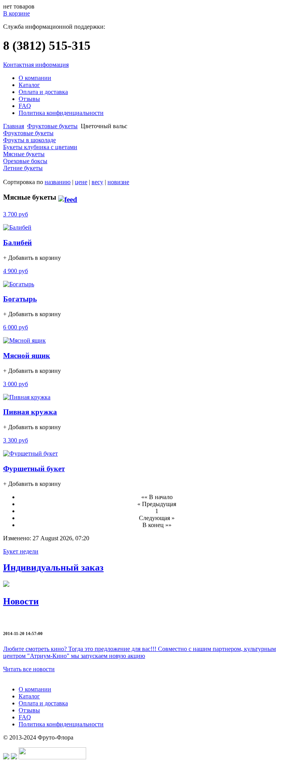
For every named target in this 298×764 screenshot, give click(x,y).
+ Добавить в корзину (32, 257)
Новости (21, 601)
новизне (118, 182)
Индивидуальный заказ (53, 567)
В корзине (16, 13)
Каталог (29, 85)
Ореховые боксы (25, 161)
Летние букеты (23, 168)
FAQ (25, 106)
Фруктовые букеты (52, 126)
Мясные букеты (24, 154)
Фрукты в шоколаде (29, 140)
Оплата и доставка (43, 92)
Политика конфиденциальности (61, 113)
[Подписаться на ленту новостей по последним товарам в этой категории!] (67, 197)
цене (81, 182)
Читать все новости (29, 669)
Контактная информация (36, 64)
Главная (13, 126)
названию (58, 182)
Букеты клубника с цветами (40, 147)
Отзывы (29, 99)
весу (97, 182)
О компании (35, 78)
